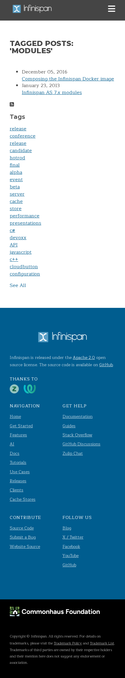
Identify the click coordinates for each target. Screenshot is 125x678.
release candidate (21, 147)
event (16, 180)
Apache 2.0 (84, 357)
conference (22, 136)
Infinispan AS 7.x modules (52, 92)
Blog (66, 528)
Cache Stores (22, 499)
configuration (25, 274)
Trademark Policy (68, 643)
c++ (14, 259)
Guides (69, 425)
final (15, 165)
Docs (14, 453)
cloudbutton (24, 267)
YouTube (70, 555)
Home (15, 416)
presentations (25, 223)
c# (12, 230)
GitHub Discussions (81, 444)
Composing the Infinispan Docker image (68, 79)
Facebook (71, 546)
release (18, 129)
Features (18, 435)
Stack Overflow (77, 435)
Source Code (22, 528)
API (14, 245)
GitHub (106, 364)
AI (12, 444)
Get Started (21, 425)
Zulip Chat (72, 453)
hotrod (17, 158)
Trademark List (102, 643)
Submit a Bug (23, 537)
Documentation (77, 416)
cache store (16, 205)
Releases (18, 481)
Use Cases (20, 471)
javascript (21, 252)
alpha (16, 172)
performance (24, 216)
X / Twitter (72, 537)
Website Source (25, 546)
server (17, 194)
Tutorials (18, 462)
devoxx (18, 238)
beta (15, 187)
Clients (16, 490)
